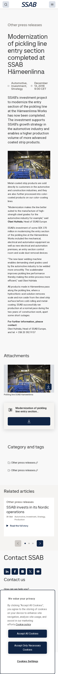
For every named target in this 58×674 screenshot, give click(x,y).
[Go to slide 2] (29, 543)
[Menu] (52, 4)
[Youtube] (38, 571)
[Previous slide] (18, 543)
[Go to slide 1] (25, 543)
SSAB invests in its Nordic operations (27, 509)
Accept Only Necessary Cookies (27, 647)
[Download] (29, 421)
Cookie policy (23, 624)
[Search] (6, 4)
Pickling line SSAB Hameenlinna (18, 394)
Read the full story (19, 525)
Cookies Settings (27, 661)
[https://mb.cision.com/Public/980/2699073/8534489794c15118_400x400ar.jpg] (48, 387)
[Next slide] (40, 543)
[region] (27, 632)
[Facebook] (15, 571)
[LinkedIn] (7, 571)
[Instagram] (22, 571)
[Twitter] (30, 571)
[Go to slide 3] (33, 543)
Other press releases (23, 462)
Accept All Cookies (27, 633)
